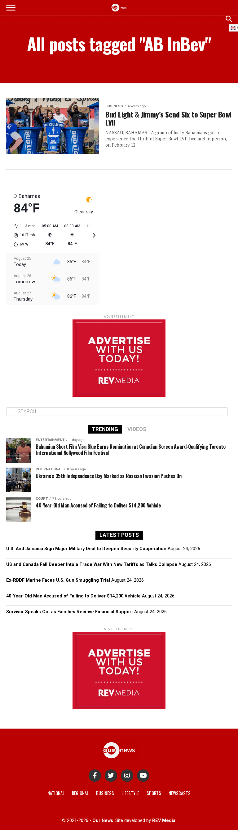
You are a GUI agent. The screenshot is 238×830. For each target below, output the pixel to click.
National (55, 793)
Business (105, 793)
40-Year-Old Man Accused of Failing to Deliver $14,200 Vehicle (73, 596)
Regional (80, 793)
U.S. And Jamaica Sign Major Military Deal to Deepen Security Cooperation (86, 548)
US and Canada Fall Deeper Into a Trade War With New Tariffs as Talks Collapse (91, 564)
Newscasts (180, 793)
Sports (154, 793)
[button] (22, 235)
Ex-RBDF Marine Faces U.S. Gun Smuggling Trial (58, 580)
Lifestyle (130, 793)
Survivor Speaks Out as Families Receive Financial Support (69, 611)
